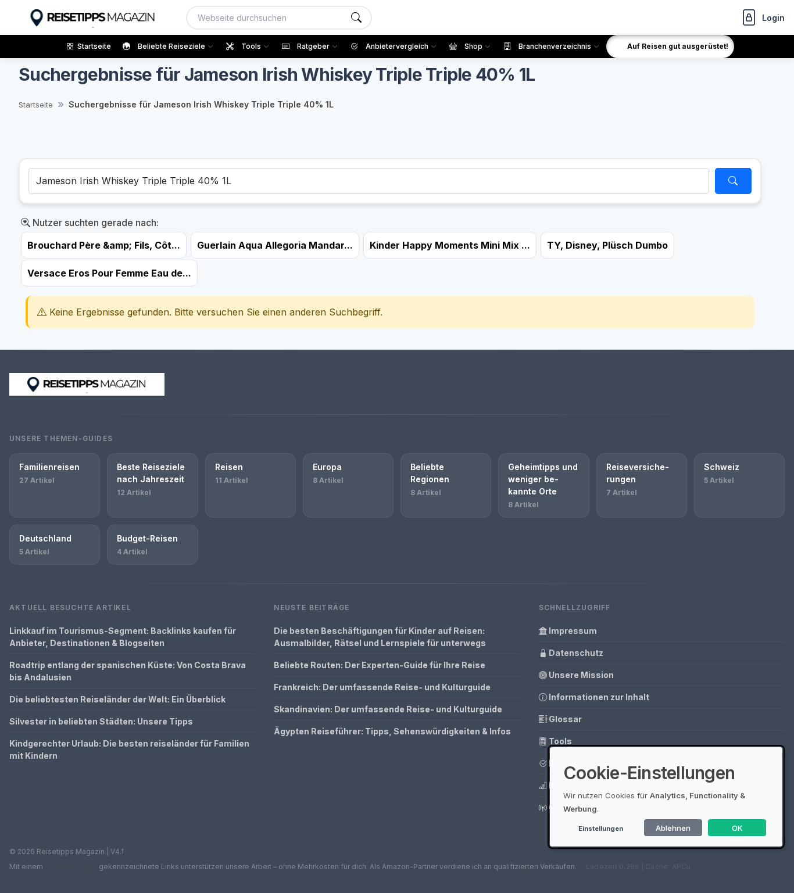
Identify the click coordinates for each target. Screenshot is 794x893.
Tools (559, 741)
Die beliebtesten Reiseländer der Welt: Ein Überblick (117, 699)
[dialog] (666, 797)
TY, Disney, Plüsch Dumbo (607, 245)
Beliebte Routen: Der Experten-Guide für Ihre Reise (379, 665)
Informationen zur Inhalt (598, 697)
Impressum (572, 631)
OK (737, 828)
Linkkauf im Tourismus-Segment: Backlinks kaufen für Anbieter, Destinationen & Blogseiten (122, 637)
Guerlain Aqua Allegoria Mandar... (275, 245)
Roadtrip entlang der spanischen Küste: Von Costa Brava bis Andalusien (127, 671)
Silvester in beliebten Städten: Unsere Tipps (101, 721)
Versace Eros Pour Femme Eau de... (109, 273)
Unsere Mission (580, 675)
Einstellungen (600, 828)
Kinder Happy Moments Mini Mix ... (450, 245)
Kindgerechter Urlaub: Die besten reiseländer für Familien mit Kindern (129, 749)
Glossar (564, 719)
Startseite (36, 104)
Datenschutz (575, 653)
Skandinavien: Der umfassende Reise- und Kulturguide (388, 709)
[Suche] (356, 18)
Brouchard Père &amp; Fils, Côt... (103, 245)
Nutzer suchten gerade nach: (94, 222)
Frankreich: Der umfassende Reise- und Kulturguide (382, 687)
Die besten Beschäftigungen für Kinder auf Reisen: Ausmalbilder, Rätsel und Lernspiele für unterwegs (380, 637)
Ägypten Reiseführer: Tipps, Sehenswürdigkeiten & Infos (392, 731)
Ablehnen (673, 828)
